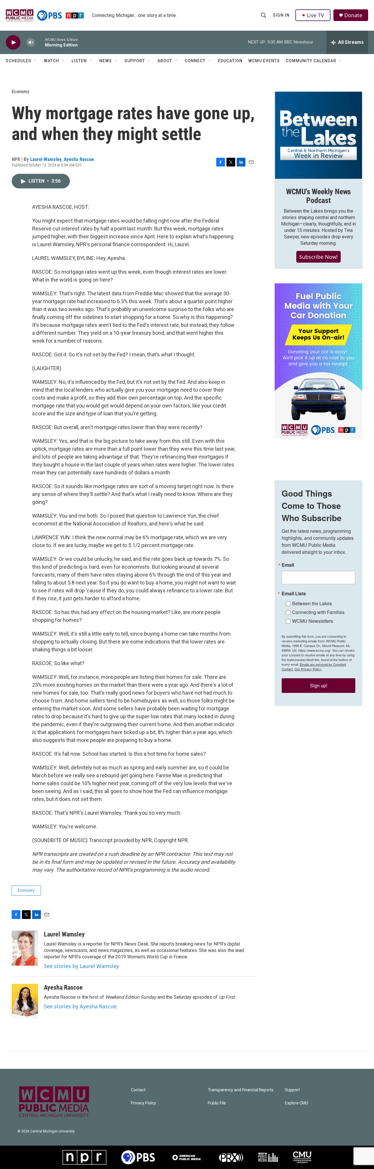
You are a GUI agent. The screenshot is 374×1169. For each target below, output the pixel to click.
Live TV (315, 15)
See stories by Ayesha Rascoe (80, 1006)
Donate (353, 15)
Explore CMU (296, 1103)
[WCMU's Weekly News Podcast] (318, 135)
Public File (217, 1103)
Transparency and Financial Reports (240, 1090)
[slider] (40, 42)
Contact (138, 1090)
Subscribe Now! (318, 256)
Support (134, 60)
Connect (195, 60)
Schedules (18, 60)
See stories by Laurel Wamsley (81, 965)
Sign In (281, 15)
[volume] (31, 42)
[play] (13, 42)
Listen (79, 60)
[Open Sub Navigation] (35, 60)
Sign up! (318, 685)
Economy (21, 91)
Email (288, 565)
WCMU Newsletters (312, 621)
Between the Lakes (312, 603)
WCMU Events (264, 60)
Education (230, 60)
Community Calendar (311, 60)
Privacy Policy (143, 1103)
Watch (51, 60)
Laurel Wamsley (45, 159)
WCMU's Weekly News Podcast (318, 196)
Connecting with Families (318, 612)
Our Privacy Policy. (308, 669)
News (105, 60)
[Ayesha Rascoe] (25, 1001)
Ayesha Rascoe (79, 159)
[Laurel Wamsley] (25, 948)
